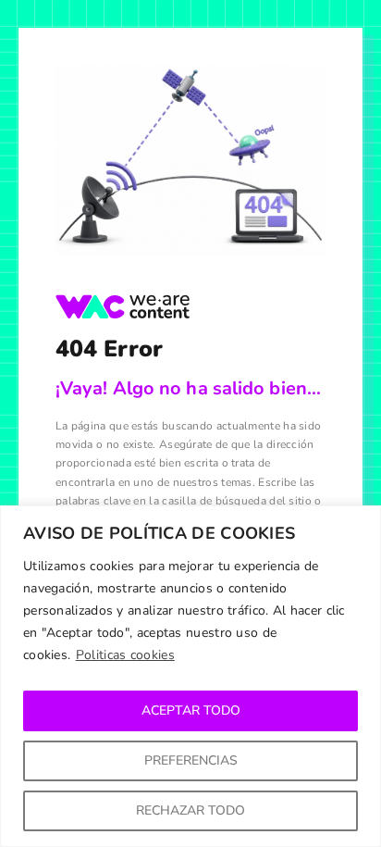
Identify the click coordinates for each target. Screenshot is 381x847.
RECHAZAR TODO (190, 810)
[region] (190, 676)
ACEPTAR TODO (190, 710)
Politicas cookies (125, 655)
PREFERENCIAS (191, 760)
